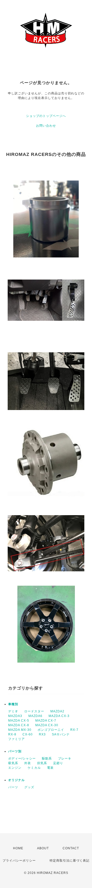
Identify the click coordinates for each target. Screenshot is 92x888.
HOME (18, 848)
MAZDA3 (15, 716)
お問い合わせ (46, 125)
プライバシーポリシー (19, 860)
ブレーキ (64, 758)
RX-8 (12, 734)
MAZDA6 (35, 716)
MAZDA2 (57, 711)
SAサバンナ (61, 734)
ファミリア (16, 739)
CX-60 (27, 734)
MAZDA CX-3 (59, 716)
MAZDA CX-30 (46, 725)
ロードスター (34, 711)
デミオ (13, 711)
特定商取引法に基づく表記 (69, 860)
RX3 (42, 734)
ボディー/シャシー (22, 758)
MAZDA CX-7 (45, 720)
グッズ (29, 787)
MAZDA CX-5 (18, 720)
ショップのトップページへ (46, 116)
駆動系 (47, 758)
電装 (50, 768)
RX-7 (74, 730)
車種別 (13, 704)
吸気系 (13, 763)
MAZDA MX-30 (19, 730)
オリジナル (16, 780)
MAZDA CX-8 (18, 725)
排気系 (42, 763)
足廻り (58, 763)
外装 (27, 763)
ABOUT (43, 848)
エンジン (14, 768)
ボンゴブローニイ (51, 730)
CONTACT (71, 848)
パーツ (13, 787)
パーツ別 (14, 751)
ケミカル (34, 768)
